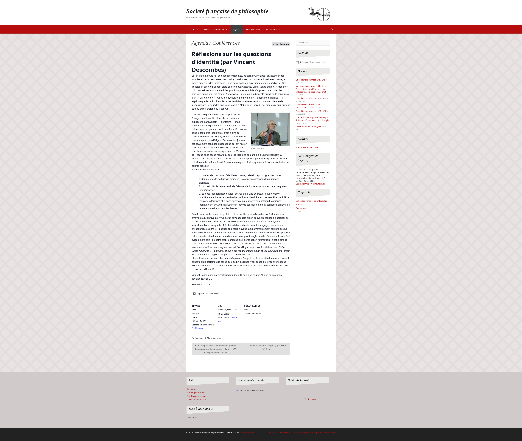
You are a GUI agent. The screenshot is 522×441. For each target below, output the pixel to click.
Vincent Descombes (202, 275)
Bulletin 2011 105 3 (202, 284)
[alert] (313, 62)
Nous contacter (253, 29)
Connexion (191, 389)
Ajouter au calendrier (208, 293)
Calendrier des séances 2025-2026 (311, 98)
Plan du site (301, 208)
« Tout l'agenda (281, 43)
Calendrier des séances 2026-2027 (311, 79)
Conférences (197, 328)
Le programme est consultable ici (310, 183)
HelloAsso (312, 399)
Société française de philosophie (227, 11)
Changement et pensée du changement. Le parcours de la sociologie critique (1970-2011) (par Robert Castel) (216, 349)
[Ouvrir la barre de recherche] (332, 29)
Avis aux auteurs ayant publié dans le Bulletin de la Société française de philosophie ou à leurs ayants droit (312, 89)
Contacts (300, 211)
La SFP (192, 29)
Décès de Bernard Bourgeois (308, 126)
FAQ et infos (271, 29)
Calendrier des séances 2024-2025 (311, 111)
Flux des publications (196, 392)
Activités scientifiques (214, 29)
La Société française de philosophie (311, 201)
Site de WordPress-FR (196, 399)
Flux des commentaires (197, 396)
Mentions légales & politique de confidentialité (314, 432)
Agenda (236, 29)
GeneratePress (247, 432)
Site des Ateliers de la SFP (307, 147)
